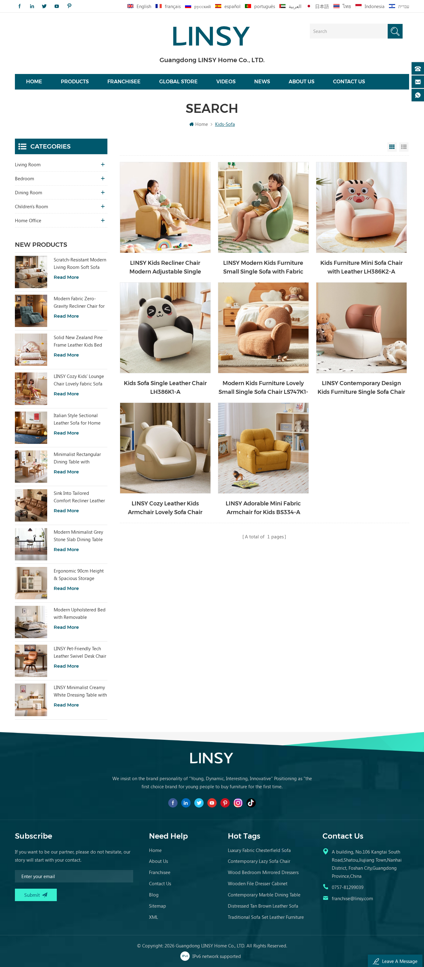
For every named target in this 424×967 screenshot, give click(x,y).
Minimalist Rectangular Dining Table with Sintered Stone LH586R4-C (79, 458)
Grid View (392, 147)
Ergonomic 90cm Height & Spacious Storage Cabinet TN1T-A (79, 575)
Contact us (349, 82)
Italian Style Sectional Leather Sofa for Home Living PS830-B (77, 419)
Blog (154, 894)
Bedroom (24, 178)
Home (34, 82)
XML (153, 917)
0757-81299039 (347, 887)
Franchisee (124, 82)
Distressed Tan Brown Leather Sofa (263, 906)
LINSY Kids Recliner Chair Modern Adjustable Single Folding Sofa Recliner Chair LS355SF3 (165, 268)
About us (301, 82)
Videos (226, 82)
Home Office (28, 220)
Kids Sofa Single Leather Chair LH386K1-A (165, 387)
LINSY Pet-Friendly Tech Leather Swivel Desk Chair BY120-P (80, 652)
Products (75, 82)
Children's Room (31, 206)
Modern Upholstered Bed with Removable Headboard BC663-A (80, 613)
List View (403, 147)
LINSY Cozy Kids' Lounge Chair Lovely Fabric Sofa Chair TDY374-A (79, 380)
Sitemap (157, 906)
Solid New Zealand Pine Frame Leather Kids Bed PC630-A (78, 341)
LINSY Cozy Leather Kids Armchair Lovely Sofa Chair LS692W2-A (165, 508)
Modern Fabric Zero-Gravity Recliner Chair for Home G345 (79, 302)
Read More (66, 277)
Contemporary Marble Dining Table (264, 894)
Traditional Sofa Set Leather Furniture (266, 917)
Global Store (178, 82)
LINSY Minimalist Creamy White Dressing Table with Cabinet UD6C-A (80, 691)
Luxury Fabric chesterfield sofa (259, 850)
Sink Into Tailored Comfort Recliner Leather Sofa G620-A (79, 497)
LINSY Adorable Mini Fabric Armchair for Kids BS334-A (263, 508)
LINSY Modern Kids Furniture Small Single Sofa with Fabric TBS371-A (263, 268)
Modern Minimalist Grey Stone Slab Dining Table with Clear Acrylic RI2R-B (79, 536)
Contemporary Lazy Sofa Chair (259, 861)
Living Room (28, 164)
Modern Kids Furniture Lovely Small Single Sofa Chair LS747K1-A (263, 388)
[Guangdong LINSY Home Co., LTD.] (212, 34)
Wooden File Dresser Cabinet (257, 883)
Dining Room (28, 192)
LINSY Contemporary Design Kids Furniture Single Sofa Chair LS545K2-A (361, 388)
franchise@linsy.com (352, 898)
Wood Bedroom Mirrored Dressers (263, 872)
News (262, 82)
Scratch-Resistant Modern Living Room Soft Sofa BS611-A (80, 263)
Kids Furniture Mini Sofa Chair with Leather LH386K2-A (361, 267)
